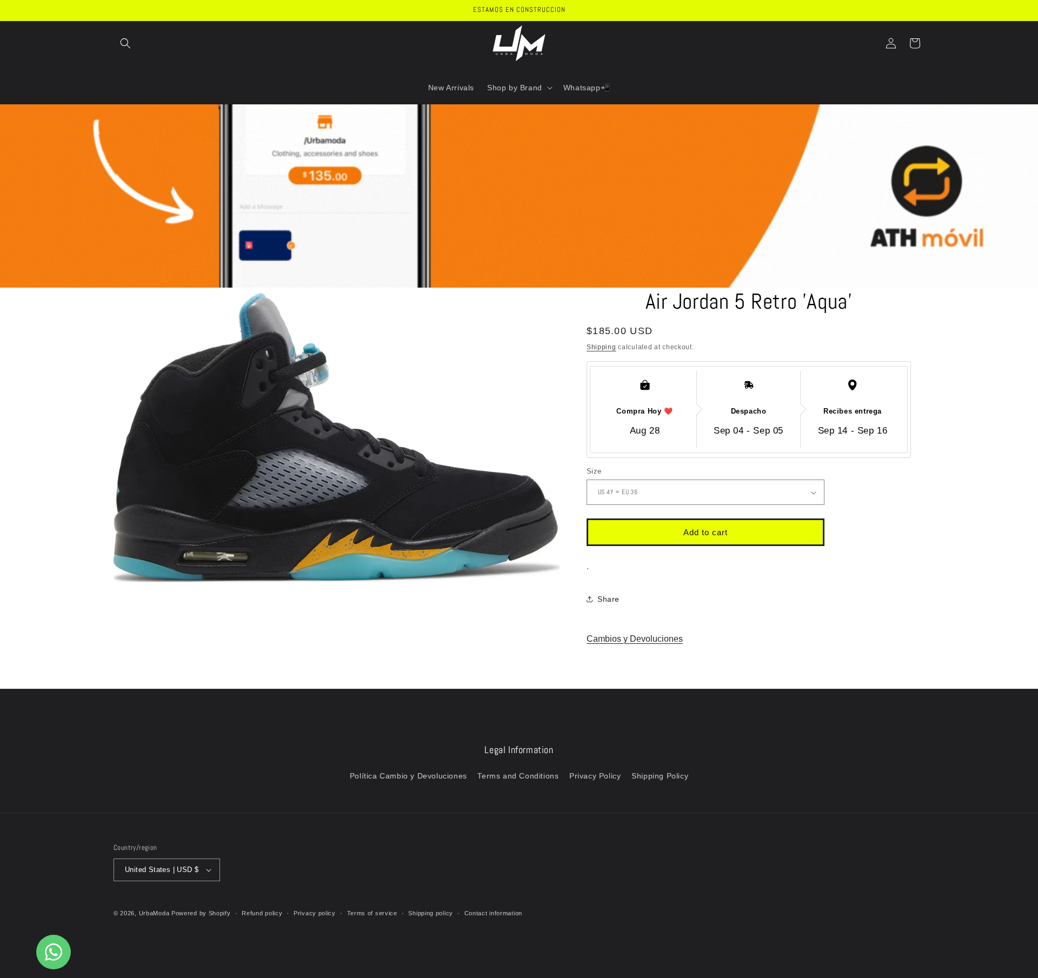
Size (594, 471)
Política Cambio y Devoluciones (408, 775)
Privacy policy (315, 913)
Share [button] (608, 599)
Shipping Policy (659, 775)
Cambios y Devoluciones (635, 638)
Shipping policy (430, 913)
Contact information (493, 913)
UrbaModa (155, 913)
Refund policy (262, 913)
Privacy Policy (595, 775)
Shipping (601, 347)
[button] (125, 43)
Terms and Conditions (517, 775)
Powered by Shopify (201, 913)
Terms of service (372, 913)
